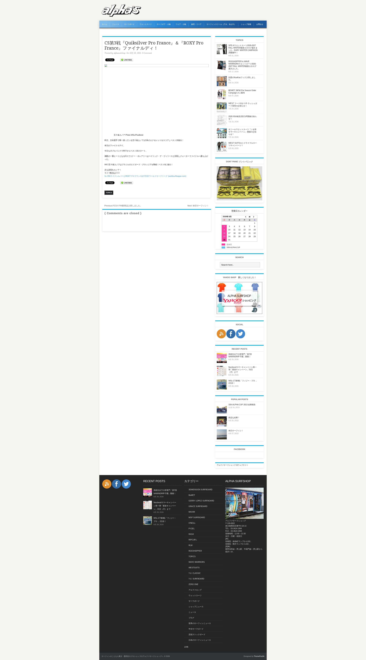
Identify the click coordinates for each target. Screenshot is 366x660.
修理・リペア (196, 24)
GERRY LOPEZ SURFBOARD (201, 501)
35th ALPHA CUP (233, 247)
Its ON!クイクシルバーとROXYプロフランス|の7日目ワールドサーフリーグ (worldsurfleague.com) (145, 176)
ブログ (191, 618)
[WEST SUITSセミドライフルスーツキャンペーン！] (222, 151)
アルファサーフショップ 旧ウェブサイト (232, 465)
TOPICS (192, 556)
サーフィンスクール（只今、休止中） (221, 24)
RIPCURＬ (193, 540)
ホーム (104, 24)
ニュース (115, 24)
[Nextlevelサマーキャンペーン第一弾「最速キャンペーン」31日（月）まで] (222, 375)
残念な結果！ (234, 418)
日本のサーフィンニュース (200, 640)
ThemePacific (259, 656)
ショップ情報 (246, 24)
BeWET (192, 495)
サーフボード (129, 24)
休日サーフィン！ (198, 205)
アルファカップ (195, 590)
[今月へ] (249, 216)
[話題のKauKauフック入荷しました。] (222, 86)
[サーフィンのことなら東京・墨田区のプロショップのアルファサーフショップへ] (122, 16)
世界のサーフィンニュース (200, 623)
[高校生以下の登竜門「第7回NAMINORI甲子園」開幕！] (222, 362)
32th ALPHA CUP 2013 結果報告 (241, 405)
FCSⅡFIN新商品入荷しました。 (123, 205)
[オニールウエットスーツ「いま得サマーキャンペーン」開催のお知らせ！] (222, 138)
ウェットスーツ (146, 24)
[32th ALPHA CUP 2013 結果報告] (222, 413)
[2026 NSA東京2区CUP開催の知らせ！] (222, 125)
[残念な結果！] (222, 426)
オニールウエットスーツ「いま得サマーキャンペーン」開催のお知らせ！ (242, 131)
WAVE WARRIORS (197, 562)
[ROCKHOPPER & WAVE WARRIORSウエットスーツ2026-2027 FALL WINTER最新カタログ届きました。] (222, 70)
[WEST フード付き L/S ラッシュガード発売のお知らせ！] (222, 112)
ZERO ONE (193, 584)
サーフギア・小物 (164, 24)
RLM (190, 545)
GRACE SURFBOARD (198, 506)
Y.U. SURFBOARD (196, 579)
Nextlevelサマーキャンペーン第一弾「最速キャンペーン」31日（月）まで (242, 369)
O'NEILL (192, 523)
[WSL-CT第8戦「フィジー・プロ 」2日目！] (222, 389)
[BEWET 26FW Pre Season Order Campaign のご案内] (222, 99)
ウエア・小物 (181, 24)
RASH (191, 534)
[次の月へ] (254, 216)
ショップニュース (196, 607)
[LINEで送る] (126, 60)
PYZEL (192, 529)
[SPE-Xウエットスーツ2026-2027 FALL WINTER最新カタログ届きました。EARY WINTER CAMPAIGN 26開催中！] (222, 54)
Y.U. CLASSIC (195, 573)
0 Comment (147, 53)
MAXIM (192, 512)
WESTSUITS (194, 568)
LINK (186, 647)
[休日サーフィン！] (222, 439)
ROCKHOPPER (195, 551)
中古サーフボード (196, 629)
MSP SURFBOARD (197, 517)
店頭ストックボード (197, 634)
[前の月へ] (244, 216)
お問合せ (259, 24)
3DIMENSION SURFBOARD (200, 490)
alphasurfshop (119, 53)
